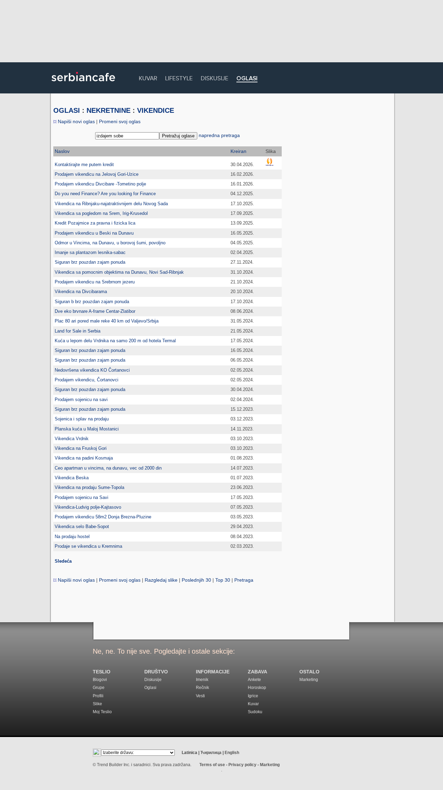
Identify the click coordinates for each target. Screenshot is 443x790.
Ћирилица (211, 752)
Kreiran (238, 151)
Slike (97, 703)
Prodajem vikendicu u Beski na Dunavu (94, 233)
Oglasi (246, 79)
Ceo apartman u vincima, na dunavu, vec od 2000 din (108, 468)
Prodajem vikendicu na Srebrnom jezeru (95, 281)
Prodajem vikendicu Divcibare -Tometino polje (100, 184)
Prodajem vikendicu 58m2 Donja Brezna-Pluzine (103, 516)
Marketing (308, 679)
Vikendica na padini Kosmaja (84, 458)
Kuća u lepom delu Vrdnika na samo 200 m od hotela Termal (115, 340)
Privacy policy (242, 764)
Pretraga (243, 580)
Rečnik (202, 687)
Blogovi (100, 679)
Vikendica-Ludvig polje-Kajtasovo (88, 507)
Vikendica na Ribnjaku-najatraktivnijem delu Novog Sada (111, 203)
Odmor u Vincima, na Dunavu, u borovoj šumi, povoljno (110, 242)
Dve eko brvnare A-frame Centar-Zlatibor (95, 311)
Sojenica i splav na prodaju (82, 418)
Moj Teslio (102, 711)
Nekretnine (108, 110)
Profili (98, 695)
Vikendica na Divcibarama (81, 291)
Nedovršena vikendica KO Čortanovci (92, 370)
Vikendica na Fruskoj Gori (81, 448)
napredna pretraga (219, 135)
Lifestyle (179, 77)
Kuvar (148, 77)
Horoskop (257, 687)
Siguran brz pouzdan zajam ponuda (90, 262)
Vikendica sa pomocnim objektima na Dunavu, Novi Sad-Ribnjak (119, 272)
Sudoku (255, 711)
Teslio (101, 671)
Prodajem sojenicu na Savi (81, 497)
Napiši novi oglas (75, 121)
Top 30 (222, 580)
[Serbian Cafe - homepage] (83, 84)
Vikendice (155, 110)
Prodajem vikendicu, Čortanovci (86, 379)
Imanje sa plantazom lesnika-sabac (90, 252)
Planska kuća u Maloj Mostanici (87, 429)
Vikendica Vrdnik (72, 438)
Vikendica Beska (72, 477)
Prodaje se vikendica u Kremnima (88, 546)
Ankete (254, 679)
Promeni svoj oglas (120, 121)
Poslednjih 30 (196, 580)
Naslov (62, 151)
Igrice (253, 695)
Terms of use (212, 764)
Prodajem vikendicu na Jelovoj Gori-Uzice (96, 174)
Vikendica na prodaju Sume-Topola (89, 487)
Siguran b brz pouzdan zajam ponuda (92, 301)
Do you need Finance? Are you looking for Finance (105, 193)
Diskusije (214, 77)
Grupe (99, 687)
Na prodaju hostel (72, 536)
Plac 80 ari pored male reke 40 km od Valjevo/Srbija (107, 321)
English (232, 752)
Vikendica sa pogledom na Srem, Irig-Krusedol (101, 213)
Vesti (200, 695)
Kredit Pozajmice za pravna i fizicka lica (95, 223)
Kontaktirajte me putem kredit (84, 164)
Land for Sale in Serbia (77, 331)
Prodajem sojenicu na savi (81, 399)
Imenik (202, 679)
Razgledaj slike (161, 580)
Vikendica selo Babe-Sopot (82, 526)
